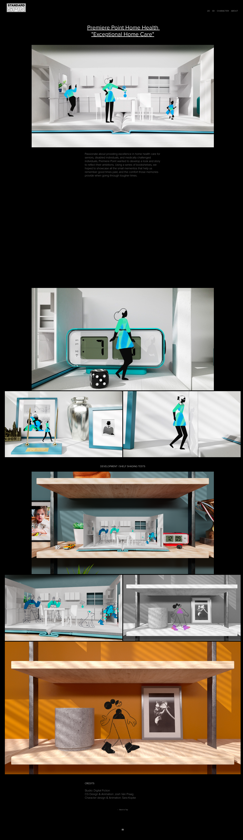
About (234, 10)
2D (208, 10)
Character (223, 10)
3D (213, 10)
